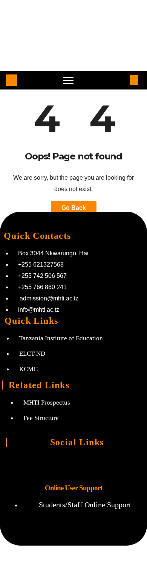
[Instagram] (43, 463)
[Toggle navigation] (68, 80)
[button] (121, 80)
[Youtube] (103, 463)
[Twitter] (73, 463)
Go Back (73, 208)
